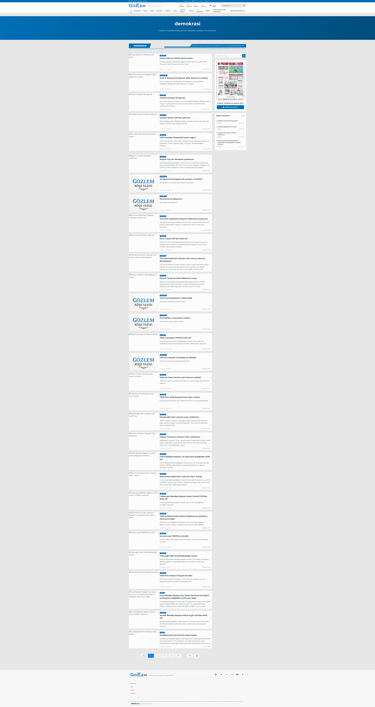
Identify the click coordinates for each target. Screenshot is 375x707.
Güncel (168, 11)
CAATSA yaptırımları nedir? (227, 127)
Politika (159, 11)
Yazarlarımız (187, 1)
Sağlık (191, 11)
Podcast (195, 1)
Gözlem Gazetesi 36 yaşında (228, 121)
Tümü (243, 115)
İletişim (206, 1)
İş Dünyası (200, 11)
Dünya (207, 11)
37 (190, 656)
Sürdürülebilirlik (237, 11)
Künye (201, 1)
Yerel (175, 11)
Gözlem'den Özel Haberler (219, 11)
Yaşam (145, 11)
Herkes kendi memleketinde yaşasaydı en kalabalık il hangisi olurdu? (229, 142)
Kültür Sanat (182, 11)
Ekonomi (137, 11)
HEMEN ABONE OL (231, 107)
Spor (152, 11)
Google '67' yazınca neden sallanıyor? (227, 134)
